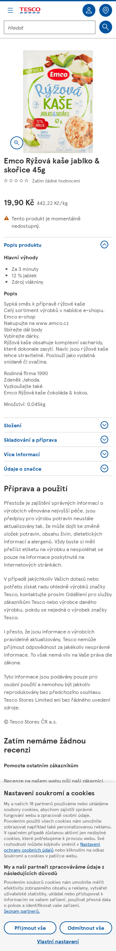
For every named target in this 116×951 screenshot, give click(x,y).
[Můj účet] (88, 10)
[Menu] (10, 10)
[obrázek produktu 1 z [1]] (58, 102)
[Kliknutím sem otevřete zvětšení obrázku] (16, 142)
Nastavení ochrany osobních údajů (52, 847)
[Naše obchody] (105, 10)
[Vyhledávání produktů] (105, 27)
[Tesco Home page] (30, 10)
